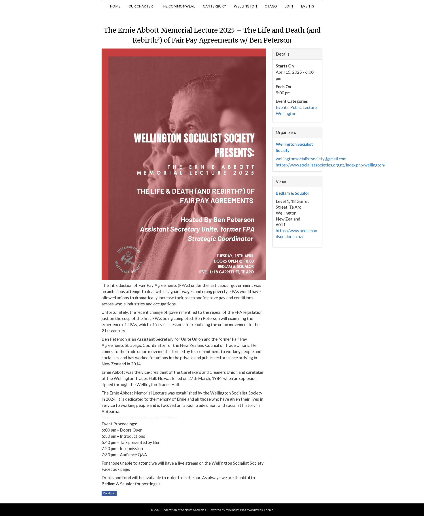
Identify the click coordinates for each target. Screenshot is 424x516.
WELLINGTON (245, 6)
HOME (115, 6)
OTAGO (271, 6)
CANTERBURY (214, 6)
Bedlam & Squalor (292, 193)
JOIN (289, 6)
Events (282, 107)
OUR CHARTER (141, 6)
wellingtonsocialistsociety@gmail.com (311, 158)
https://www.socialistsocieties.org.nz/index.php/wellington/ (330, 165)
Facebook (109, 493)
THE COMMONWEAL (178, 6)
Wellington (286, 113)
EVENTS (307, 6)
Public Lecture (303, 107)
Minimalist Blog (236, 510)
